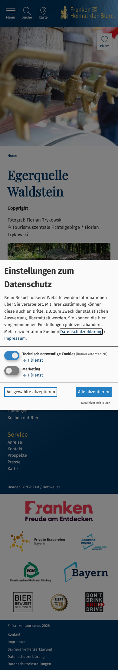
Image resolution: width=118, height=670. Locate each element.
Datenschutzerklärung (81, 331)
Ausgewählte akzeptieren (31, 391)
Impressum (15, 338)
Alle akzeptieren (93, 391)
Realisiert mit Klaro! (96, 403)
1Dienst (32, 360)
